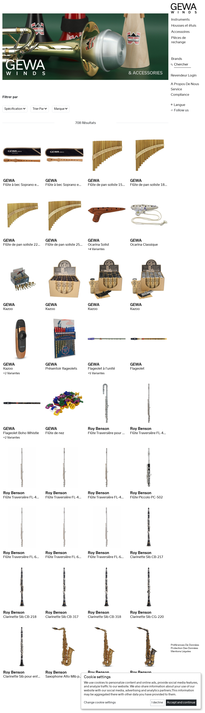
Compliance (180, 94)
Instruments (180, 19)
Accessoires (180, 31)
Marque (59, 109)
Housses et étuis (183, 25)
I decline (157, 702)
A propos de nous (185, 84)
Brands (176, 58)
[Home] (183, 8)
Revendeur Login (184, 75)
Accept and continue (181, 702)
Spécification (13, 109)
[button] (187, 105)
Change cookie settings (100, 702)
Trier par (38, 109)
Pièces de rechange (178, 40)
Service (176, 89)
